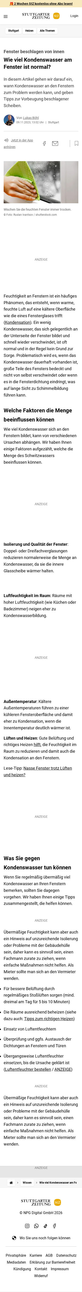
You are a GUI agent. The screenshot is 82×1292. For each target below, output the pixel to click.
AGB (49, 1255)
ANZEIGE (62, 1069)
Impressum (60, 1269)
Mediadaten (16, 1262)
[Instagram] (27, 1226)
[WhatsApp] (36, 1226)
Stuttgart (13, 30)
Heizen (29, 30)
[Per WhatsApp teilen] (64, 143)
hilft (37, 744)
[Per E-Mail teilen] (55, 143)
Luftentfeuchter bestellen (28, 1069)
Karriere (36, 1255)
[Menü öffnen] (6, 16)
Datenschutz (66, 1255)
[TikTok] (45, 1226)
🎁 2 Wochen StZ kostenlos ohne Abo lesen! (41, 4)
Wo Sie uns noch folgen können (45, 1238)
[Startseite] (11, 1182)
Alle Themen (47, 30)
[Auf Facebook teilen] (44, 143)
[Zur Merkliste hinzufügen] (75, 143)
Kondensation (17, 322)
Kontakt (41, 1269)
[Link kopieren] (36, 143)
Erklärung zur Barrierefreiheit (52, 1262)
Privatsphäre (16, 1255)
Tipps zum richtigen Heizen (48, 1018)
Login (74, 16)
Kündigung (22, 1269)
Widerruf (41, 1276)
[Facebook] (54, 1226)
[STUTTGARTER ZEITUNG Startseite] (41, 16)
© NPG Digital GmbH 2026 (41, 1213)
